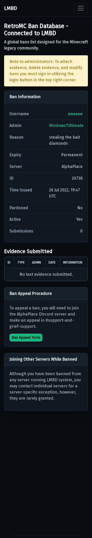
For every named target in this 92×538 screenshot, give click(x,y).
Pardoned (18, 207)
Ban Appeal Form (26, 337)
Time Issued (20, 190)
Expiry (15, 154)
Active (15, 219)
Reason (16, 137)
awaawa (75, 113)
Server (15, 166)
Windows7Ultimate (66, 125)
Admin (15, 125)
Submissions (21, 231)
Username (19, 113)
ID (11, 178)
